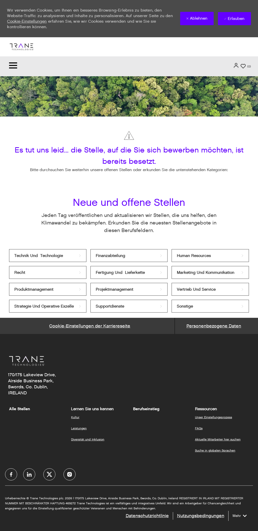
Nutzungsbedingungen (200, 515)
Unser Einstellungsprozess (213, 417)
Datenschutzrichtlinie (147, 515)
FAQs (199, 428)
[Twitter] (49, 474)
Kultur (75, 417)
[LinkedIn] (29, 474)
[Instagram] (69, 474)
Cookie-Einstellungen (27, 21)
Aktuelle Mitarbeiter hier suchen (218, 439)
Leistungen (79, 428)
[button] (236, 65)
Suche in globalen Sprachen (215, 450)
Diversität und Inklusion (87, 439)
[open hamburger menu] (13, 66)
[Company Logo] (21, 46)
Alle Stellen (19, 409)
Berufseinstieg (146, 409)
